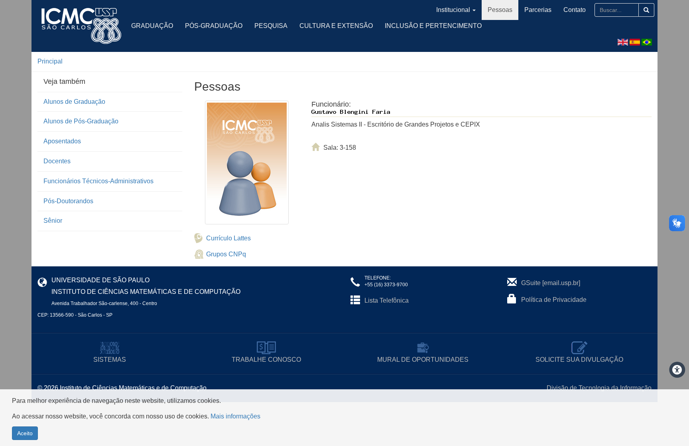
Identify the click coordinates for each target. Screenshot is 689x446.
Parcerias (537, 9)
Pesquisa (270, 25)
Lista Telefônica (386, 300)
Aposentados (62, 141)
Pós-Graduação (213, 25)
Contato (574, 9)
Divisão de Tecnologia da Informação (599, 388)
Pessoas (500, 9)
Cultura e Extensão (336, 25)
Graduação (152, 25)
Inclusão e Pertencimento (433, 25)
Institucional (453, 9)
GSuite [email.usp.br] (550, 282)
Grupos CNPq (226, 254)
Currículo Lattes (228, 238)
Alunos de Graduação (74, 101)
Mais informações (235, 416)
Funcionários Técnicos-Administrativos (98, 181)
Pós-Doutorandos (68, 201)
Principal (50, 61)
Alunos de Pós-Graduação (80, 121)
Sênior (52, 220)
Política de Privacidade (554, 299)
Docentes (57, 161)
